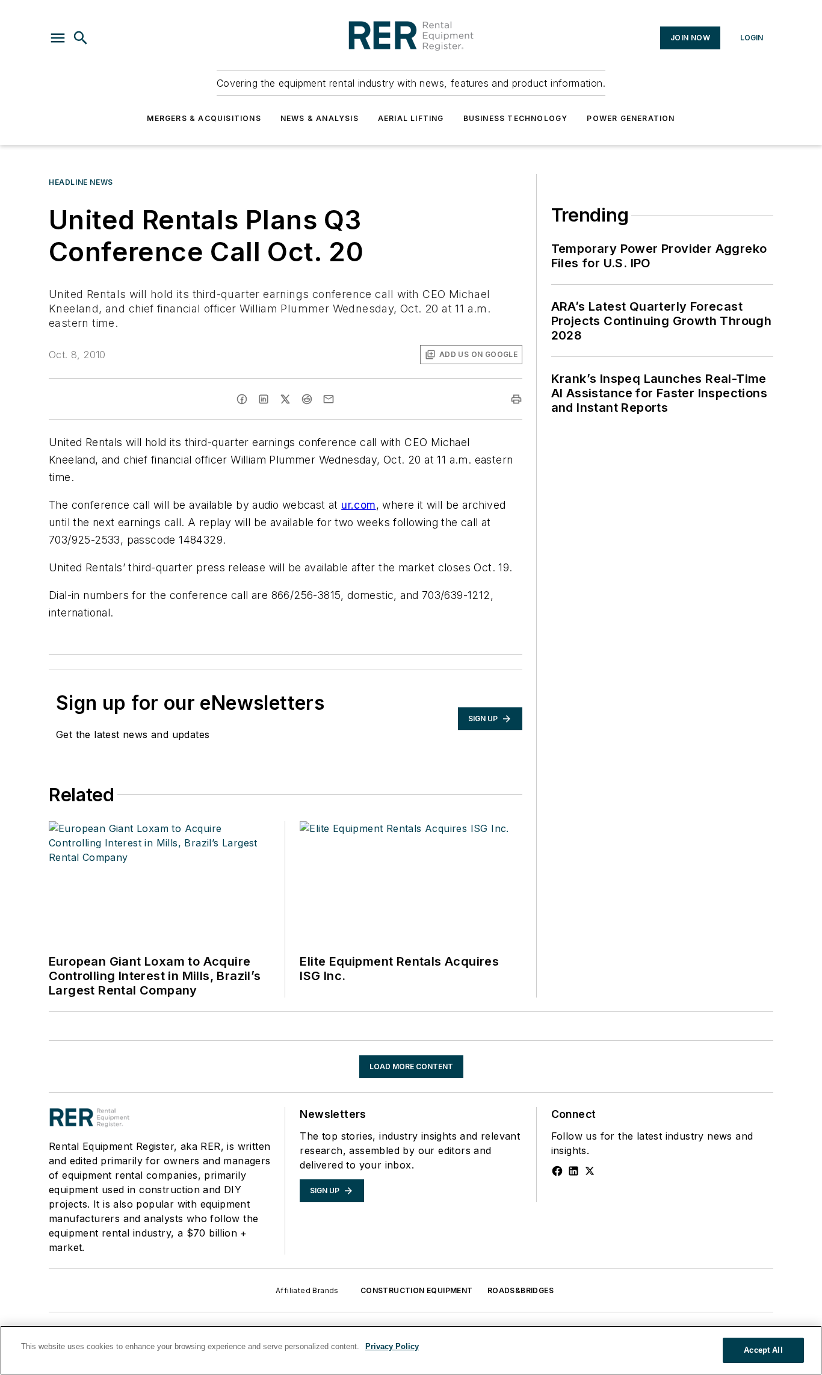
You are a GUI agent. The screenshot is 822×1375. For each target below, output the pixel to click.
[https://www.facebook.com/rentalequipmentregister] (557, 1171)
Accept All (763, 1350)
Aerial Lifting (411, 118)
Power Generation (631, 118)
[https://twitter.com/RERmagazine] (590, 1171)
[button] (58, 38)
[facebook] (242, 399)
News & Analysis (319, 118)
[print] (516, 399)
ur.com (358, 504)
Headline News (81, 182)
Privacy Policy (392, 1346)
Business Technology (515, 118)
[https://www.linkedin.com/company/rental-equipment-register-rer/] (573, 1171)
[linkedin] (264, 399)
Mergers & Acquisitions (204, 118)
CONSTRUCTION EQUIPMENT (416, 1290)
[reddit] (307, 399)
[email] (329, 399)
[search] (81, 38)
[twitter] (285, 399)
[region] (411, 1350)
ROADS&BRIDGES (520, 1290)
